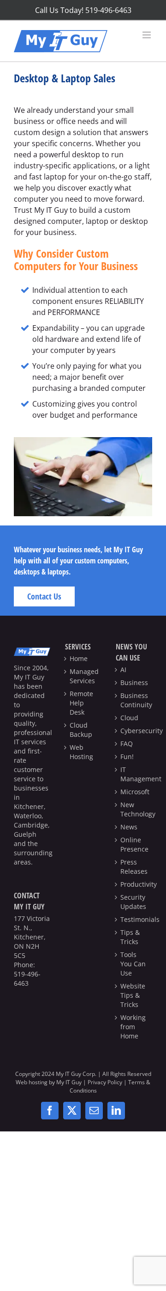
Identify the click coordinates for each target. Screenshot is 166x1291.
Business (134, 682)
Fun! (127, 756)
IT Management (134, 774)
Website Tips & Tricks (132, 995)
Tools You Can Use (133, 963)
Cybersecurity (134, 730)
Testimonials (134, 919)
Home (79, 658)
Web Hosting (81, 752)
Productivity (134, 884)
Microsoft (134, 791)
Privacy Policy (105, 1082)
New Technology (134, 809)
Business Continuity (134, 700)
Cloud (129, 717)
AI (123, 669)
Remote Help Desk (81, 703)
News (128, 826)
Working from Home (133, 1026)
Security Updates (133, 902)
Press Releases (134, 867)
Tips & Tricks (130, 937)
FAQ (126, 743)
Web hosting (31, 1082)
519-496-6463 (27, 979)
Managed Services (83, 676)
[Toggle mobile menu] (147, 35)
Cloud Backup (81, 730)
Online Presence (134, 844)
